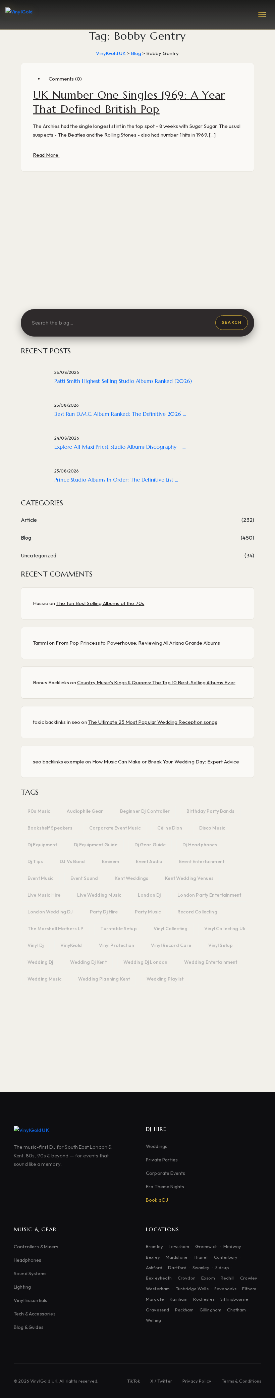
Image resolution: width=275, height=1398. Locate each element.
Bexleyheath (159, 1278)
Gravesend (157, 1309)
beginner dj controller (145, 811)
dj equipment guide (96, 845)
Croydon (187, 1278)
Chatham (236, 1309)
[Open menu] (262, 14)
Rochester (203, 1299)
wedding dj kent (88, 962)
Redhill (227, 1278)
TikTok (133, 1381)
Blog (26, 537)
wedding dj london (145, 962)
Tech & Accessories (35, 1314)
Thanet (201, 1257)
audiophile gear (85, 811)
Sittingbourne (234, 1299)
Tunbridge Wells (192, 1288)
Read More (46, 155)
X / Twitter (161, 1381)
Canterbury (226, 1257)
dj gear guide (150, 845)
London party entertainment (209, 895)
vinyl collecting (170, 929)
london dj (149, 895)
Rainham (178, 1299)
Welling (153, 1320)
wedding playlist (165, 979)
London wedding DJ (50, 912)
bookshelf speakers (50, 828)
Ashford (154, 1267)
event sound (84, 878)
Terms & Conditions (241, 1381)
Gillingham (211, 1309)
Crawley (248, 1278)
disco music (212, 828)
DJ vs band (72, 861)
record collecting (197, 912)
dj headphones (199, 845)
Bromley (154, 1246)
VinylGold (71, 945)
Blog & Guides (29, 1327)
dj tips (35, 861)
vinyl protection (116, 945)
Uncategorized (38, 555)
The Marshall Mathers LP (56, 929)
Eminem (110, 861)
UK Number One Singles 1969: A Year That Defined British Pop (129, 102)
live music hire (44, 895)
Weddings (156, 1146)
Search (231, 322)
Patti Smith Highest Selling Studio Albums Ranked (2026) (123, 381)
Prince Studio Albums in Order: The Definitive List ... (116, 479)
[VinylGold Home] (19, 14)
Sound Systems (30, 1273)
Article (29, 519)
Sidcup (222, 1267)
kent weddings (131, 878)
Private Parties (162, 1160)
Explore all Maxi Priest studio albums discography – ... (119, 446)
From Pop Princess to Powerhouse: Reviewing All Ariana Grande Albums (138, 643)
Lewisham (179, 1246)
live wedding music (99, 895)
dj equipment (42, 845)
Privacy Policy (196, 1381)
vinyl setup (220, 945)
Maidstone (176, 1257)
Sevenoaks (225, 1288)
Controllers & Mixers (36, 1247)
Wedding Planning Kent (104, 979)
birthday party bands (210, 811)
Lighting (22, 1287)
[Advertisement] (137, 252)
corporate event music (115, 828)
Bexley (153, 1257)
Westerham (158, 1288)
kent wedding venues (189, 878)
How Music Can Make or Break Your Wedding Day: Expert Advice (165, 761)
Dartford (177, 1267)
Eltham (249, 1288)
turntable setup (118, 929)
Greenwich (206, 1246)
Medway (232, 1246)
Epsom (208, 1278)
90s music (39, 811)
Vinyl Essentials (30, 1300)
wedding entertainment (210, 962)
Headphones (28, 1260)
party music (148, 912)
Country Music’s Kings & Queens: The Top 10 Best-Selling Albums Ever (156, 682)
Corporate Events (165, 1173)
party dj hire (104, 912)
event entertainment (201, 861)
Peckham (184, 1309)
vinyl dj (36, 945)
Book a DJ (157, 1200)
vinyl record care (171, 945)
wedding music (44, 979)
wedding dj (40, 962)
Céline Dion (169, 828)
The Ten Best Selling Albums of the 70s (100, 603)
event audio (149, 861)
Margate (155, 1299)
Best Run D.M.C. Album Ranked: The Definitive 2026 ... (120, 413)
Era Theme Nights (165, 1187)
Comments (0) (65, 79)
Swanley (201, 1267)
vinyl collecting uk (224, 929)
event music (41, 878)
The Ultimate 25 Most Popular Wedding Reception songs (152, 722)
